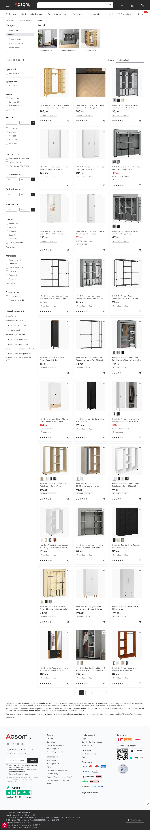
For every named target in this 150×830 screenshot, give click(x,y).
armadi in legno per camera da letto (20, 349)
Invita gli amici (87, 745)
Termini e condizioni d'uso (57, 770)
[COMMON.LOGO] (23, 5)
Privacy (49, 767)
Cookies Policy (52, 774)
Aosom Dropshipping (55, 752)
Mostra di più (10, 247)
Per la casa (11, 14)
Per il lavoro (78, 14)
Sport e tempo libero (57, 14)
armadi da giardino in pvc (16, 325)
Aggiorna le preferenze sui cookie (60, 777)
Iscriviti (33, 760)
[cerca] (110, 5)
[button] (135, 820)
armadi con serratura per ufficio (18, 354)
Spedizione (51, 760)
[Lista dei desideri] (122, 5)
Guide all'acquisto (89, 754)
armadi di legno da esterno (17, 335)
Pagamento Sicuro (90, 792)
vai (33, 123)
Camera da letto (25, 21)
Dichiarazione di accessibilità (58, 780)
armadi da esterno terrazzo (17, 339)
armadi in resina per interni (17, 344)
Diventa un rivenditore (56, 745)
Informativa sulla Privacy (19, 774)
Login (84, 739)
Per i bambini (94, 14)
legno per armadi (13, 330)
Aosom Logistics (53, 749)
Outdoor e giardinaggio (31, 14)
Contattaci (51, 742)
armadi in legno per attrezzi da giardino (18, 358)
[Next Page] (106, 692)
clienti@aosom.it (23, 813)
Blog (83, 757)
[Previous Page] (75, 692)
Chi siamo (51, 739)
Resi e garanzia (53, 764)
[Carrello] (142, 5)
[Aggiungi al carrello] (68, 121)
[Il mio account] (132, 5)
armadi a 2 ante (12, 316)
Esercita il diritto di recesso (93, 742)
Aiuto (49, 784)
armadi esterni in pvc (14, 321)
